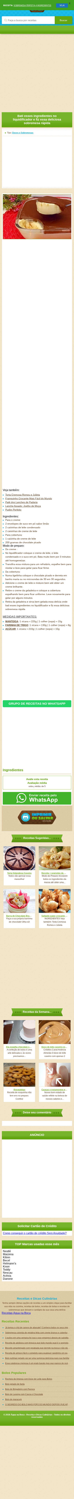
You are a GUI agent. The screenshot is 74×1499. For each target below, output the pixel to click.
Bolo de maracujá (13, 1399)
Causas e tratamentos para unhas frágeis (54, 1090)
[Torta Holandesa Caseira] (19, 858)
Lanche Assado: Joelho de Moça (23, 506)
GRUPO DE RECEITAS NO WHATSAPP (37, 703)
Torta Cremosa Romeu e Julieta (22, 494)
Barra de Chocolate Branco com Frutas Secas (19, 916)
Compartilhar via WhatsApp (37, 798)
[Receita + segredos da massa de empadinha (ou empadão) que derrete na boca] (55, 858)
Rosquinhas (19, 1090)
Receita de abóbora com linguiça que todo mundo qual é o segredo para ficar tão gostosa (38, 1343)
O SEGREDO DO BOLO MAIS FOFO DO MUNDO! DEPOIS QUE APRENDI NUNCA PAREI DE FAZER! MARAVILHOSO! (38, 1404)
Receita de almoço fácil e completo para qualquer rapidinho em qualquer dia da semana (38, 1353)
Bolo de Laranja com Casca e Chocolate (24, 1394)
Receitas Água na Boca (16, 1313)
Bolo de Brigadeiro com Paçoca (20, 1389)
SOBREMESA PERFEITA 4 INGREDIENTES (32, 5)
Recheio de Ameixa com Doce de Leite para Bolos (28, 1379)
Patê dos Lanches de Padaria (21, 502)
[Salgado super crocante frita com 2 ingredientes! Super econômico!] (55, 901)
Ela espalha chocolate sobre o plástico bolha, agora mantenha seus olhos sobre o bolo (19, 1047)
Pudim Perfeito (13, 509)
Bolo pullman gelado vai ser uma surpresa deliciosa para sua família (37, 1358)
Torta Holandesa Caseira (19, 873)
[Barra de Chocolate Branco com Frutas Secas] (19, 901)
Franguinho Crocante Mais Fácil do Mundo (28, 498)
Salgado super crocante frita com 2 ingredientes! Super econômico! (54, 916)
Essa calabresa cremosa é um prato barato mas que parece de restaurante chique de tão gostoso (38, 1363)
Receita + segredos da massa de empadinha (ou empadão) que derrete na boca (54, 873)
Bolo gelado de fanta (15, 1384)
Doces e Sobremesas (22, 133)
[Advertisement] (37, 70)
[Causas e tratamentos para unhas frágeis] (55, 1075)
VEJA (62, 5)
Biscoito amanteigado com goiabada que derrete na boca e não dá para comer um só (38, 1348)
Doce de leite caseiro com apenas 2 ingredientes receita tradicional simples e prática (54, 1047)
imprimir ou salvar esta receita (37, 817)
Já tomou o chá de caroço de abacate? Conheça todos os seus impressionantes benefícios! (38, 1327)
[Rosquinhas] (19, 1075)
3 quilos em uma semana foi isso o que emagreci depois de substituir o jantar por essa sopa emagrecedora (38, 1338)
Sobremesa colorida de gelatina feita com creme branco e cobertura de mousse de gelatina (38, 1332)
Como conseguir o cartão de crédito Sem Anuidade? (35, 1233)
